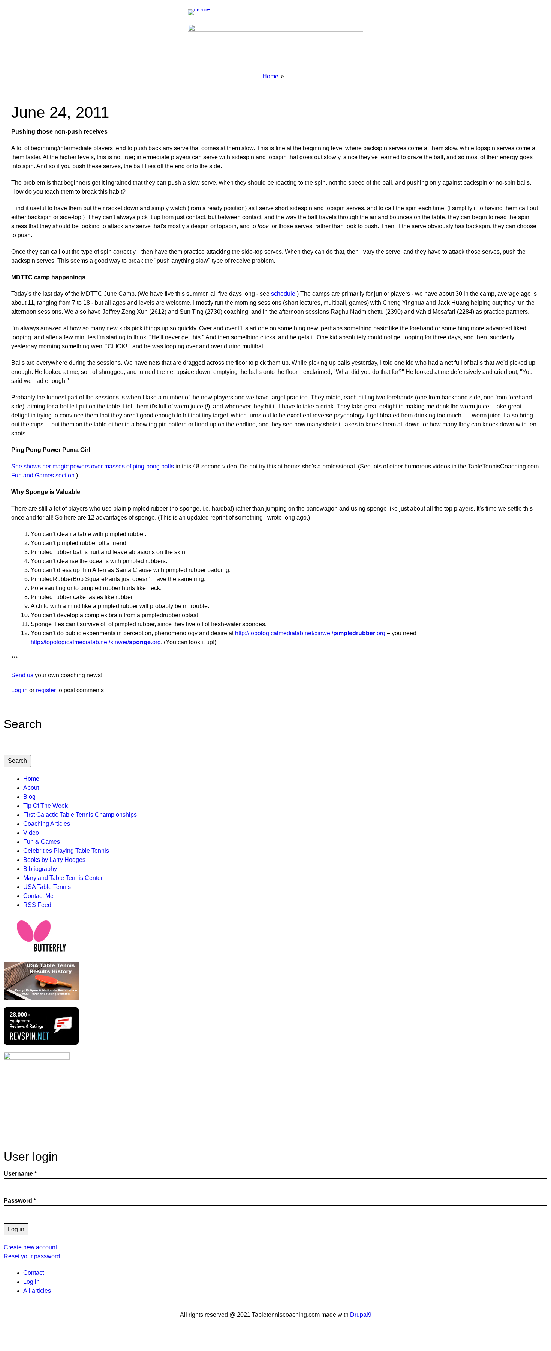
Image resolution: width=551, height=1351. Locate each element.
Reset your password (32, 1256)
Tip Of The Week (45, 806)
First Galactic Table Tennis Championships (80, 815)
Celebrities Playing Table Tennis (66, 851)
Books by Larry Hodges (54, 860)
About (31, 788)
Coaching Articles (46, 824)
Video (31, 833)
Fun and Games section (43, 475)
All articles (37, 1291)
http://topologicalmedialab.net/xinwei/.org (310, 633)
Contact (33, 1273)
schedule (283, 294)
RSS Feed (37, 905)
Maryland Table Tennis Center (63, 878)
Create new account (30, 1247)
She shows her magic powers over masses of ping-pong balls (92, 466)
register (46, 690)
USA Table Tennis (47, 887)
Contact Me (38, 896)
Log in (19, 690)
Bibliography (40, 869)
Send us (22, 675)
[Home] (202, 12)
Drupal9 (360, 1315)
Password (18, 1200)
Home (270, 76)
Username (18, 1173)
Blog (29, 797)
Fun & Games (41, 842)
